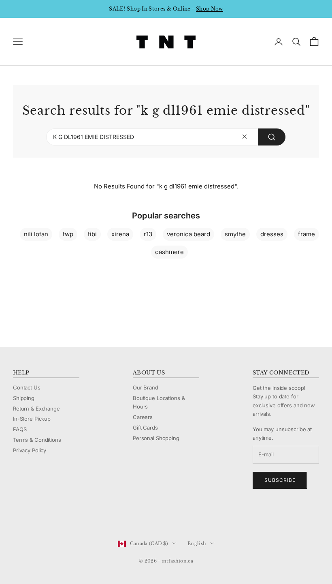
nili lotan (36, 234)
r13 (148, 234)
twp (68, 234)
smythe (235, 234)
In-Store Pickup (32, 418)
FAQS (19, 429)
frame (306, 234)
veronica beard (188, 234)
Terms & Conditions (37, 439)
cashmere (169, 252)
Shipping (23, 398)
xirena (120, 234)
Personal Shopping (156, 438)
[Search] (271, 136)
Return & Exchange (36, 408)
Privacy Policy (29, 450)
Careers (143, 417)
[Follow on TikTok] (80, 516)
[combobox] (166, 136)
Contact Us (26, 387)
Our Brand (145, 387)
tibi (92, 234)
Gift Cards (145, 427)
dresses (271, 234)
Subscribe (280, 480)
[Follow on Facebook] (17, 516)
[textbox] (244, 136)
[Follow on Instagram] (38, 516)
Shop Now (209, 9)
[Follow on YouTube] (59, 516)
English (196, 543)
